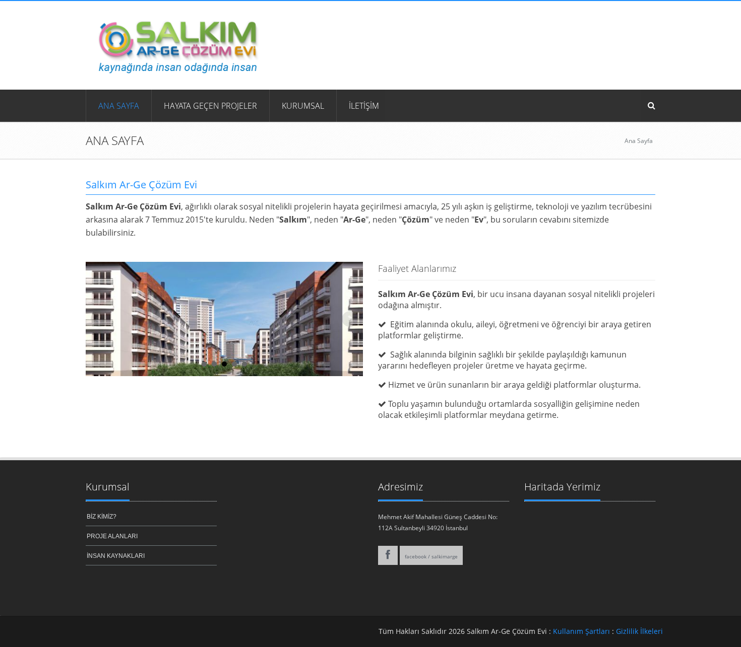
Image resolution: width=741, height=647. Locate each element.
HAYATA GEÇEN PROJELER (210, 105)
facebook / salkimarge (431, 556)
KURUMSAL (303, 105)
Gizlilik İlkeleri (639, 631)
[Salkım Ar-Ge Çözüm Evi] (176, 44)
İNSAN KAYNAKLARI (116, 555)
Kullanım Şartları (581, 631)
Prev (99, 319)
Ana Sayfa (118, 105)
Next (350, 319)
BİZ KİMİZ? (101, 516)
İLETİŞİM (364, 105)
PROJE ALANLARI (112, 536)
